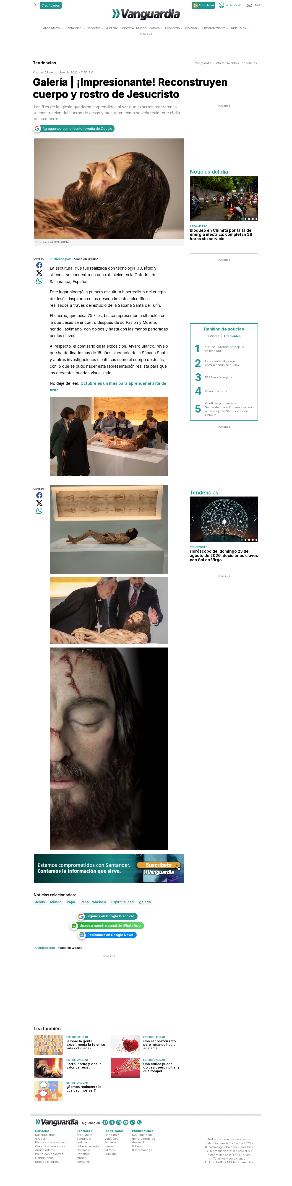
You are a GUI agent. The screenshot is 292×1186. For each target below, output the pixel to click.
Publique (110, 1154)
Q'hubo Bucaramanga (142, 1148)
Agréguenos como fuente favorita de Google (77, 128)
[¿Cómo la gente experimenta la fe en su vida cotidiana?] (48, 1045)
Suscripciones (45, 1135)
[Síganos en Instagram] (119, 1122)
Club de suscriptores (50, 1146)
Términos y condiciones (229, 1158)
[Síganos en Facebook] (105, 1122)
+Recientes (232, 336)
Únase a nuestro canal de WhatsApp (110, 925)
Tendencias (248, 63)
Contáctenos (44, 1158)
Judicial (111, 28)
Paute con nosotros (49, 1154)
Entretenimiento (214, 28)
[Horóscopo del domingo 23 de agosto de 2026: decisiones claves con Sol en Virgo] (224, 519)
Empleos (110, 1142)
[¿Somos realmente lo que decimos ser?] (48, 1090)
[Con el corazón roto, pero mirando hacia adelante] (125, 1045)
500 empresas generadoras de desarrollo (143, 1138)
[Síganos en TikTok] (132, 1122)
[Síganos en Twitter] (112, 1122)
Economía (172, 28)
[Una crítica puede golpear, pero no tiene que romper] (125, 1068)
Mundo (141, 28)
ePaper (40, 1138)
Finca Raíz (111, 1135)
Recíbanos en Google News (110, 935)
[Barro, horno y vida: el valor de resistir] (48, 1068)
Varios (108, 1146)
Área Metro (51, 28)
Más (243, 28)
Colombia (127, 28)
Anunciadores (45, 1150)
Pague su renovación (50, 1142)
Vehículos (111, 1138)
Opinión (191, 28)
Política (154, 28)
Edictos (109, 1150)
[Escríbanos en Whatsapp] (139, 1122)
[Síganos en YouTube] (125, 1122)
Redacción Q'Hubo (85, 259)
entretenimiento (226, 63)
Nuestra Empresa (47, 1161)
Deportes (93, 28)
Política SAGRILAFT (217, 1162)
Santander (73, 28)
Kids (234, 28)
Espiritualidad (77, 1037)
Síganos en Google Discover (110, 916)
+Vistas (213, 336)
